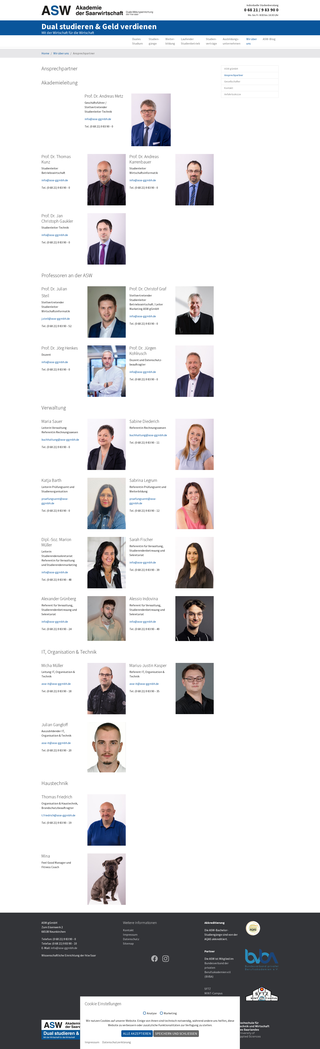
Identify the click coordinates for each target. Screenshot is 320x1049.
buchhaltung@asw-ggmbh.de (60, 439)
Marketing (170, 1013)
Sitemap (128, 943)
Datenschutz (131, 939)
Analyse (152, 1013)
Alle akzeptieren (137, 1034)
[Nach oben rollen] (311, 1040)
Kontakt (128, 930)
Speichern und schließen (176, 1034)
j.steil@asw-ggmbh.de (55, 318)
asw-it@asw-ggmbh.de (56, 684)
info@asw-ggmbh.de (98, 119)
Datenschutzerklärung (116, 1042)
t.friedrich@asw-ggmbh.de (58, 815)
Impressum (130, 934)
